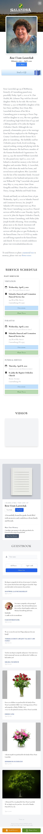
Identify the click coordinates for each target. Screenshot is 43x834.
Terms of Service (26, 825)
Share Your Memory (11, 536)
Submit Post (21, 570)
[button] (21, 684)
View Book (9, 510)
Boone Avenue (14, 379)
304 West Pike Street (16, 300)
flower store (26, 255)
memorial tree (28, 252)
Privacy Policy (17, 825)
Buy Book (19, 510)
